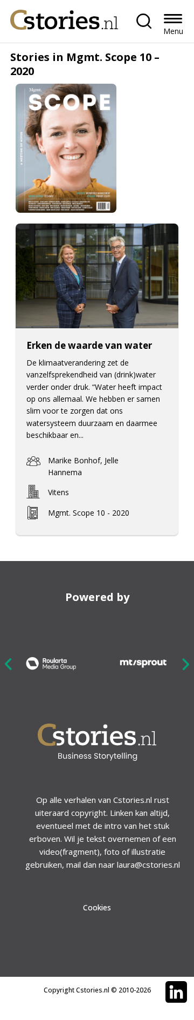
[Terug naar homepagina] (64, 17)
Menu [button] (173, 31)
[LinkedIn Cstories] (176, 992)
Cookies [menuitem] (97, 907)
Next (185, 664)
